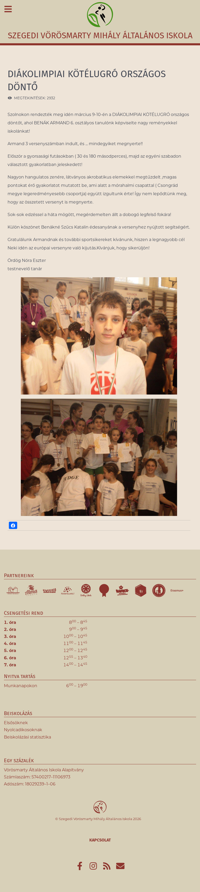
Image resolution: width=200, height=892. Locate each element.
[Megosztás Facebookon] (13, 525)
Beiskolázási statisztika (27, 737)
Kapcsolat (100, 840)
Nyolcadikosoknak (23, 729)
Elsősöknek (16, 722)
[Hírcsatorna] (107, 867)
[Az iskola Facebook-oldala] (80, 867)
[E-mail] (120, 867)
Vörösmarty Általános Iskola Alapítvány (44, 769)
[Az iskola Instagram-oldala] (94, 867)
